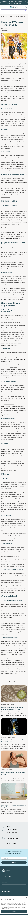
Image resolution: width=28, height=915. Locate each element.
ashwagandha (13, 367)
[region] (14, 905)
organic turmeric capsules (16, 466)
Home (2, 16)
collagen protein (5, 232)
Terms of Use (16, 906)
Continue (14, 911)
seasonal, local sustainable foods (9, 625)
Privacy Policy (8, 906)
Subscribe (14, 862)
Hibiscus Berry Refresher (7, 148)
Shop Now (18, 3)
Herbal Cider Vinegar (9, 404)
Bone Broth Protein (20, 422)
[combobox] (14, 10)
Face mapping (5, 248)
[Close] (26, 897)
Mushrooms (8, 371)
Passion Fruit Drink (9, 193)
